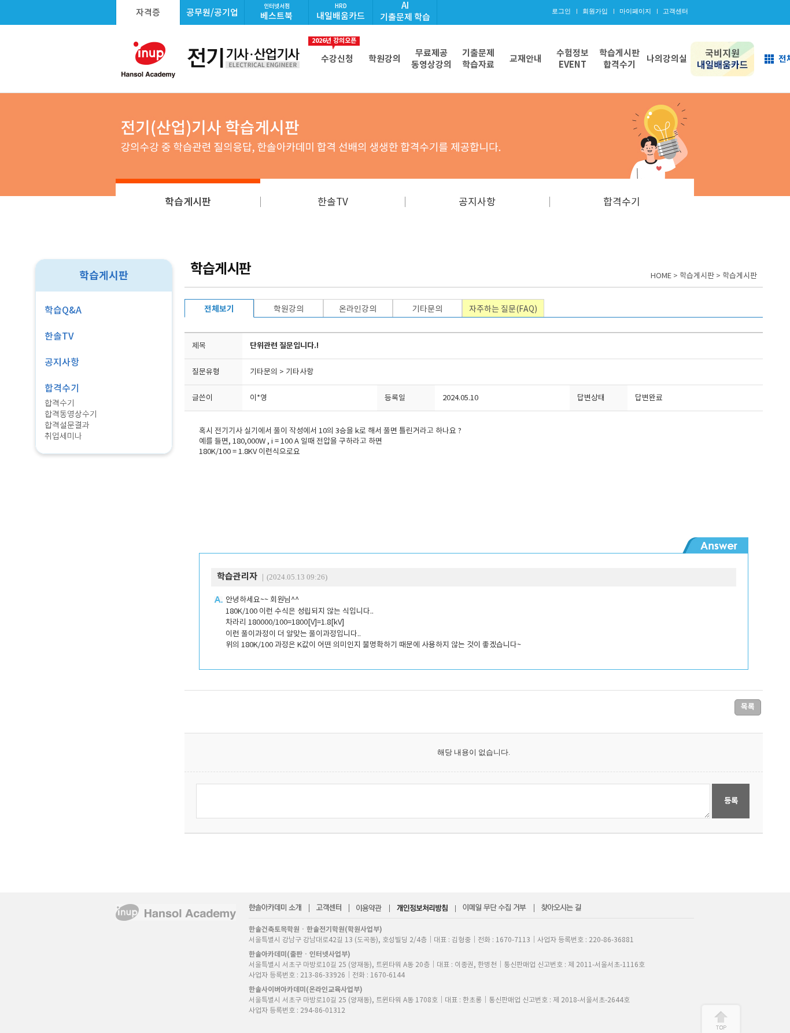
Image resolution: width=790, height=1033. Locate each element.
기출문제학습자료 (478, 58)
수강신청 (335, 50)
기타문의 (427, 309)
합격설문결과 (67, 425)
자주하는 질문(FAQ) (503, 309)
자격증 (148, 12)
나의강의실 (667, 58)
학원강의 (384, 58)
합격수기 (621, 201)
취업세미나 (63, 436)
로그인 (561, 11)
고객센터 (675, 11)
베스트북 (276, 11)
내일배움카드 (340, 11)
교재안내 (526, 58)
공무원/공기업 (212, 12)
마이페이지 (635, 11)
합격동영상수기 (71, 414)
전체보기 (219, 309)
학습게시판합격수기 (619, 58)
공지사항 (477, 201)
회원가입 (595, 11)
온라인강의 (357, 309)
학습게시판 (188, 201)
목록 (748, 706)
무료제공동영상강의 (431, 58)
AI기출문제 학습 (405, 11)
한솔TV (333, 201)
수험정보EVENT (572, 58)
